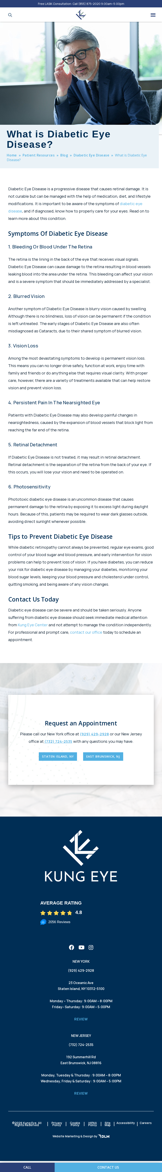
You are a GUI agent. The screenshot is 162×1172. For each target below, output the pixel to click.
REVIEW (81, 1019)
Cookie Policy (75, 1124)
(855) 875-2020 (89, 4)
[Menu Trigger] (153, 14)
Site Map (108, 1124)
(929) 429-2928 (94, 734)
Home (12, 155)
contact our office (86, 632)
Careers (146, 1123)
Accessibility (125, 1123)
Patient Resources (39, 155)
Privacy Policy (56, 1124)
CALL (27, 1167)
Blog (64, 155)
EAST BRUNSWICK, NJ (103, 756)
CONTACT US (108, 1167)
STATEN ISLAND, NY (58, 756)
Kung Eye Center (33, 624)
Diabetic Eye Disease (91, 155)
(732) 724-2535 (58, 741)
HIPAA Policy (92, 1124)
